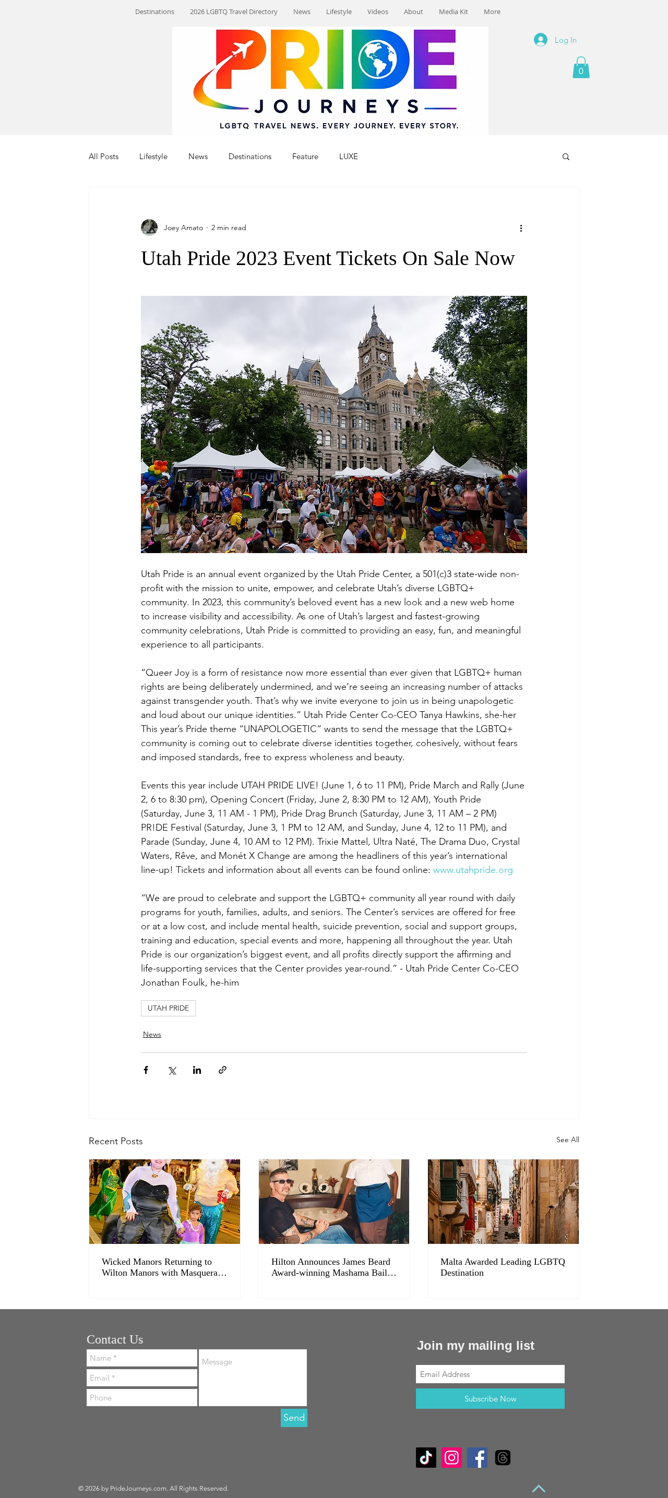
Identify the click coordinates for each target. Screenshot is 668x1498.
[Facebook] (477, 1457)
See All (567, 1139)
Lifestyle (153, 156)
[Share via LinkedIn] (197, 1070)
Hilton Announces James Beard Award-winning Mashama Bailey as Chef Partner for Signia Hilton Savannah (334, 1267)
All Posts (103, 156)
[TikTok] (426, 1457)
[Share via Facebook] (146, 1070)
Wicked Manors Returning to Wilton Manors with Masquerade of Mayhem (164, 1267)
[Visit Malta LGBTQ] (503, 1201)
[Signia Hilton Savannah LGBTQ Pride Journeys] (334, 1201)
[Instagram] (452, 1457)
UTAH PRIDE (168, 1008)
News (198, 156)
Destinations (250, 156)
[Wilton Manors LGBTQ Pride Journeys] (164, 1201)
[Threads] (503, 1457)
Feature (305, 156)
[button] (581, 67)
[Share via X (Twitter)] (171, 1070)
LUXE (348, 156)
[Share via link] (223, 1070)
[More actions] (521, 227)
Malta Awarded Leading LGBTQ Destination (502, 1267)
